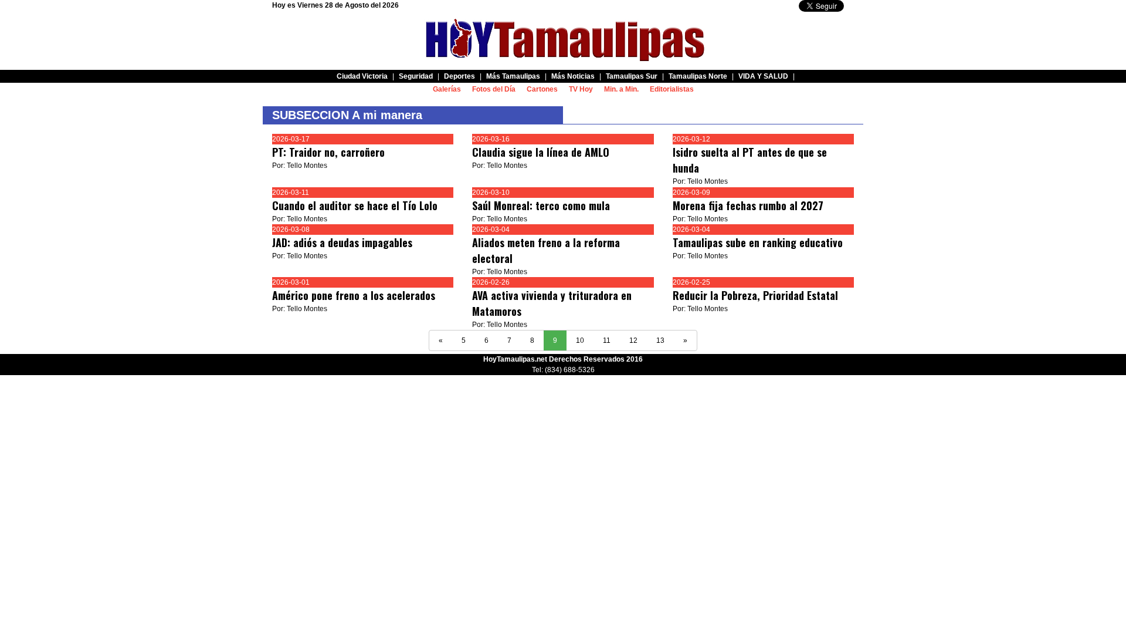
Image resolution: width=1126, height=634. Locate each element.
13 (660, 340)
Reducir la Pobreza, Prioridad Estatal (755, 295)
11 (607, 340)
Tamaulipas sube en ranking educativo (758, 242)
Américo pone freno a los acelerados (353, 295)
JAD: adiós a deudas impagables (342, 242)
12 (633, 340)
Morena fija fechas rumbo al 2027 (748, 205)
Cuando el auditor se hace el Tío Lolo (354, 205)
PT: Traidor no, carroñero (328, 152)
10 (580, 340)
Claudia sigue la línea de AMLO (540, 152)
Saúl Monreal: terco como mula (541, 205)
